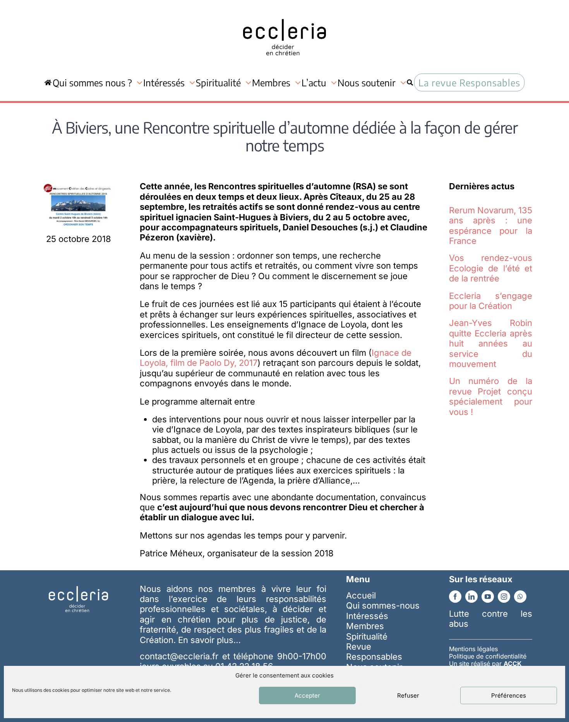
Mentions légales (473, 649)
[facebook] (455, 596)
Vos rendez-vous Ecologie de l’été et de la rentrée (490, 268)
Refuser (408, 695)
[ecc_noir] (284, 12)
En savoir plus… (209, 640)
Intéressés (367, 616)
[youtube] (488, 596)
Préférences (508, 695)
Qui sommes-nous (383, 605)
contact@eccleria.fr (181, 656)
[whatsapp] (520, 596)
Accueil (361, 595)
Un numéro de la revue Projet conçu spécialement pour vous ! (490, 396)
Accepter (307, 695)
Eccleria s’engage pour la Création (490, 301)
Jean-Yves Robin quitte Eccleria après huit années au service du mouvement (490, 343)
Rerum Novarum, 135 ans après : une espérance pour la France (490, 225)
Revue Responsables (374, 651)
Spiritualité (366, 636)
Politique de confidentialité (487, 656)
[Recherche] (410, 82)
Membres (365, 626)
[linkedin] (471, 596)
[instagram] (504, 596)
